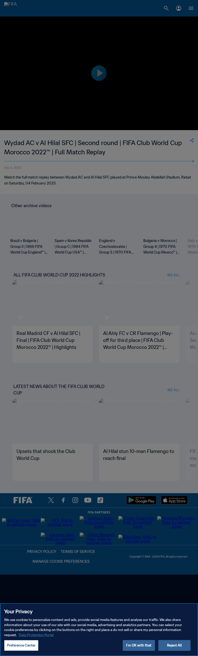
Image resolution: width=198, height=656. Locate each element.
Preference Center (21, 645)
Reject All (174, 645)
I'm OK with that (138, 645)
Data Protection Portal (36, 635)
